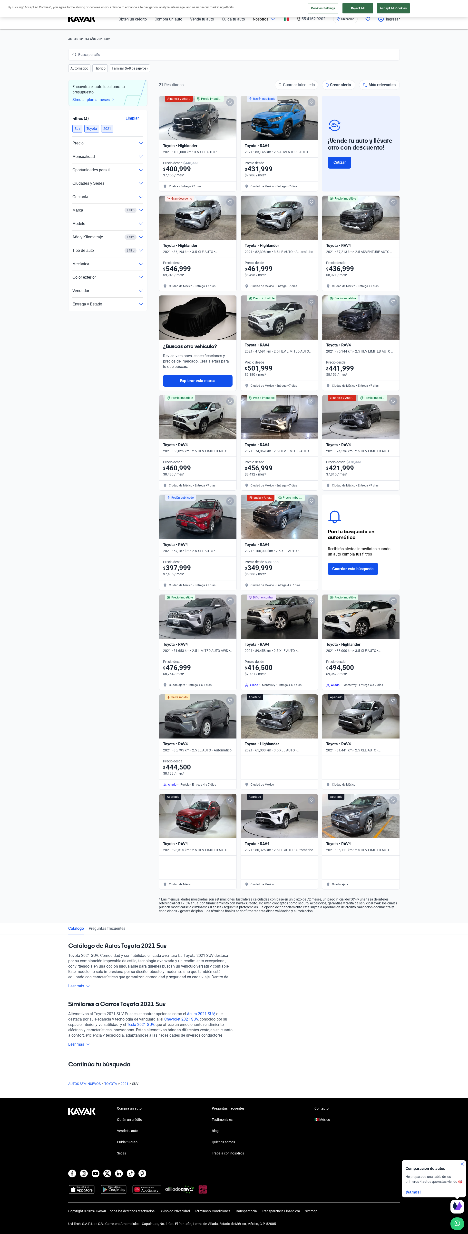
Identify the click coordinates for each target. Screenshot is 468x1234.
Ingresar (393, 19)
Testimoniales (222, 1120)
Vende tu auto (202, 19)
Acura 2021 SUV (200, 1013)
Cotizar (339, 162)
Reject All (357, 8)
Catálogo (76, 928)
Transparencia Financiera (281, 1211)
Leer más (76, 986)
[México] (286, 19)
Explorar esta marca (197, 380)
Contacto (321, 1108)
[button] (79, 68)
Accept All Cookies (393, 8)
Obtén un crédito (132, 19)
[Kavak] (82, 19)
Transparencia (246, 1211)
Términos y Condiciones (212, 1211)
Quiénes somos (223, 1142)
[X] (107, 1173)
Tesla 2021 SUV (140, 1024)
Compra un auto (168, 19)
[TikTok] (131, 1173)
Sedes (121, 1153)
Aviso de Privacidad (175, 1211)
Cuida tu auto (233, 19)
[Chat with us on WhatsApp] (457, 1223)
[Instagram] (84, 1173)
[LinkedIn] (119, 1173)
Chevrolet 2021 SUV (181, 1019)
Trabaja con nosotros (228, 1153)
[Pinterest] (142, 1173)
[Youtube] (95, 1173)
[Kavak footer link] (82, 1131)
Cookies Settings (323, 8)
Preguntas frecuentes (107, 928)
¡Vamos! (413, 1192)
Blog (215, 1131)
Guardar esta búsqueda (353, 568)
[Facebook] (72, 1173)
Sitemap (311, 1211)
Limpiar (132, 118)
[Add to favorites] (230, 102)
